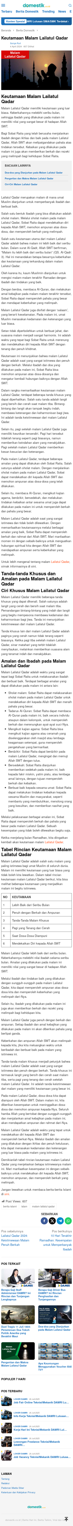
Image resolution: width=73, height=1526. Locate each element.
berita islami (10, 1206)
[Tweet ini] (52, 1220)
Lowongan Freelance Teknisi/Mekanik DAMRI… (37, 1443)
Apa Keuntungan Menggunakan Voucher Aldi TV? (55, 1366)
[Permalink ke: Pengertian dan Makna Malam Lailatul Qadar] (18, 1351)
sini (6, 1194)
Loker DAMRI (20, 1399)
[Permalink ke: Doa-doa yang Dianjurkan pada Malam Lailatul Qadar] (55, 1314)
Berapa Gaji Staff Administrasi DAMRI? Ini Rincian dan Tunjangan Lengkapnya (16, 1294)
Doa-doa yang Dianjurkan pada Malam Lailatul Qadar (34, 172)
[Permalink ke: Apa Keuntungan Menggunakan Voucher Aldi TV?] (55, 1351)
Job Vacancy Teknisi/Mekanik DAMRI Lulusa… (42, 1456)
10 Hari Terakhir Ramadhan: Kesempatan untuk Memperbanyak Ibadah (56, 1240)
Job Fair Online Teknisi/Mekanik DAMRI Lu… (41, 1402)
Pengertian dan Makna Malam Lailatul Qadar (29, 178)
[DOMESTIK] (36, 4)
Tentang (5, 1478)
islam (24, 1206)
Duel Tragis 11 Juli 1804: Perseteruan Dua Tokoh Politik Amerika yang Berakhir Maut (16, 1331)
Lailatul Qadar (60, 561)
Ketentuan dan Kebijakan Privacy (18, 1492)
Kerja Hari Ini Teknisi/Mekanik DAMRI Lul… (40, 1429)
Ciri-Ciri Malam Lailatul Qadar (21, 184)
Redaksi (5, 1483)
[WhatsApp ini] (68, 1220)
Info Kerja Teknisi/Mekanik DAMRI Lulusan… (41, 1416)
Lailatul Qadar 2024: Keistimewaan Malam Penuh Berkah (15, 1238)
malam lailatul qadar (43, 1206)
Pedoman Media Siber (12, 1487)
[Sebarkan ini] (44, 1220)
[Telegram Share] (60, 1220)
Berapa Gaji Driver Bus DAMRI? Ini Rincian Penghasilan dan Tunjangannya (52, 1294)
